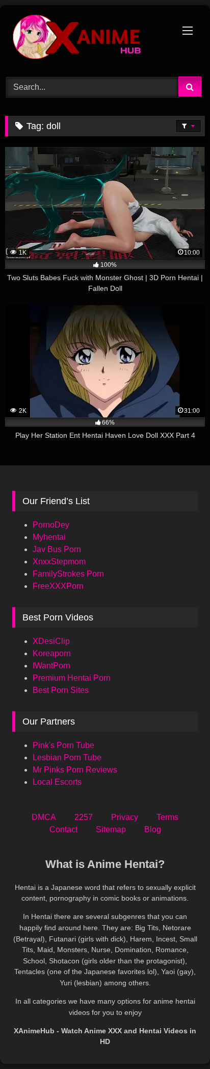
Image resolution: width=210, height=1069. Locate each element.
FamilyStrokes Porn (68, 573)
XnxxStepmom (59, 561)
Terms (167, 817)
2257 (83, 817)
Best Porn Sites (61, 690)
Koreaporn (52, 653)
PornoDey (51, 524)
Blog (152, 829)
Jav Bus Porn (57, 549)
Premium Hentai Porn (72, 678)
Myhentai (49, 537)
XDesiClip (51, 641)
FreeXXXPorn (58, 586)
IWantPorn (51, 665)
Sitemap (111, 829)
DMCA (44, 817)
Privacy (124, 817)
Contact (63, 829)
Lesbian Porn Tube (67, 757)
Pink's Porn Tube (63, 745)
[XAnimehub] (86, 39)
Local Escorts (57, 782)
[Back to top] (178, 1039)
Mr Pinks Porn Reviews (76, 769)
